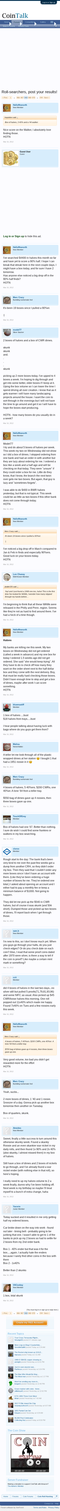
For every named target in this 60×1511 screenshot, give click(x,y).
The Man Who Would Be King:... (27, 1374)
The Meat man (20, 1376)
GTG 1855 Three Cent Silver (26, 1396)
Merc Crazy (18, 297)
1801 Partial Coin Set (23, 1411)
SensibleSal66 (20, 1347)
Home (6, 22)
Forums (17, 22)
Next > (46, 98)
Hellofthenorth (20, 105)
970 (33, 98)
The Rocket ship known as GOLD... (28, 1352)
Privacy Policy (53, 1507)
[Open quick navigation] (56, 1496)
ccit (14, 977)
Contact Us (48, 1504)
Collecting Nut (20, 1420)
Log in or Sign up (48, 2)
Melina (16, 744)
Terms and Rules (40, 1507)
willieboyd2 (19, 1391)
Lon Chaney (19, 574)
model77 (17, 330)
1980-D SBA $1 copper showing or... (29, 1360)
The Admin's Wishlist (16, 1486)
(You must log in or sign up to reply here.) (42, 1310)
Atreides (17, 1128)
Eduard (17, 1413)
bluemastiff (18, 704)
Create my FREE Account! (30, 1322)
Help (56, 1504)
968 (25, 98)
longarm (18, 1384)
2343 (41, 97)
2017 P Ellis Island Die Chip (25, 1403)
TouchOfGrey (19, 816)
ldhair (17, 1398)
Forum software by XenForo (12, 1507)
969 (29, 98)
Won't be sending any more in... (27, 1382)
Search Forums (9, 26)
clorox (16, 849)
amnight (18, 1362)
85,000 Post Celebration (24, 1418)
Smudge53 (19, 1340)
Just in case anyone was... (25, 1367)
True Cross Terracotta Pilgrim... (27, 1338)
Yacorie (16, 1206)
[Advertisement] (30, 60)
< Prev (5, 98)
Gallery (43, 22)
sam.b (16, 931)
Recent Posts (23, 26)
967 (22, 98)
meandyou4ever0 (21, 1406)
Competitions (30, 22)
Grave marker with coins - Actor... (28, 1389)
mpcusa (18, 1355)
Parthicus (18, 1369)
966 (18, 98)
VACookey (18, 1285)
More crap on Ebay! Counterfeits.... (28, 1345)
